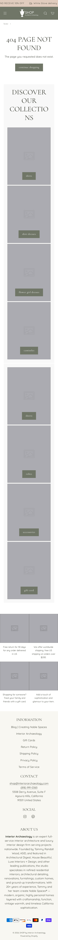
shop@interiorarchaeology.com (29, 783)
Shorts (29, 415)
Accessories (29, 532)
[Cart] (52, 13)
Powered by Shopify (29, 936)
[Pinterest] (33, 816)
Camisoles (29, 350)
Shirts (29, 175)
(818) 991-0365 (29, 787)
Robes (29, 473)
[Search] (45, 13)
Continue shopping (29, 67)
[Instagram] (25, 816)
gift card (29, 590)
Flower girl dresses (29, 292)
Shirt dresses (29, 234)
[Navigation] (5, 13)
